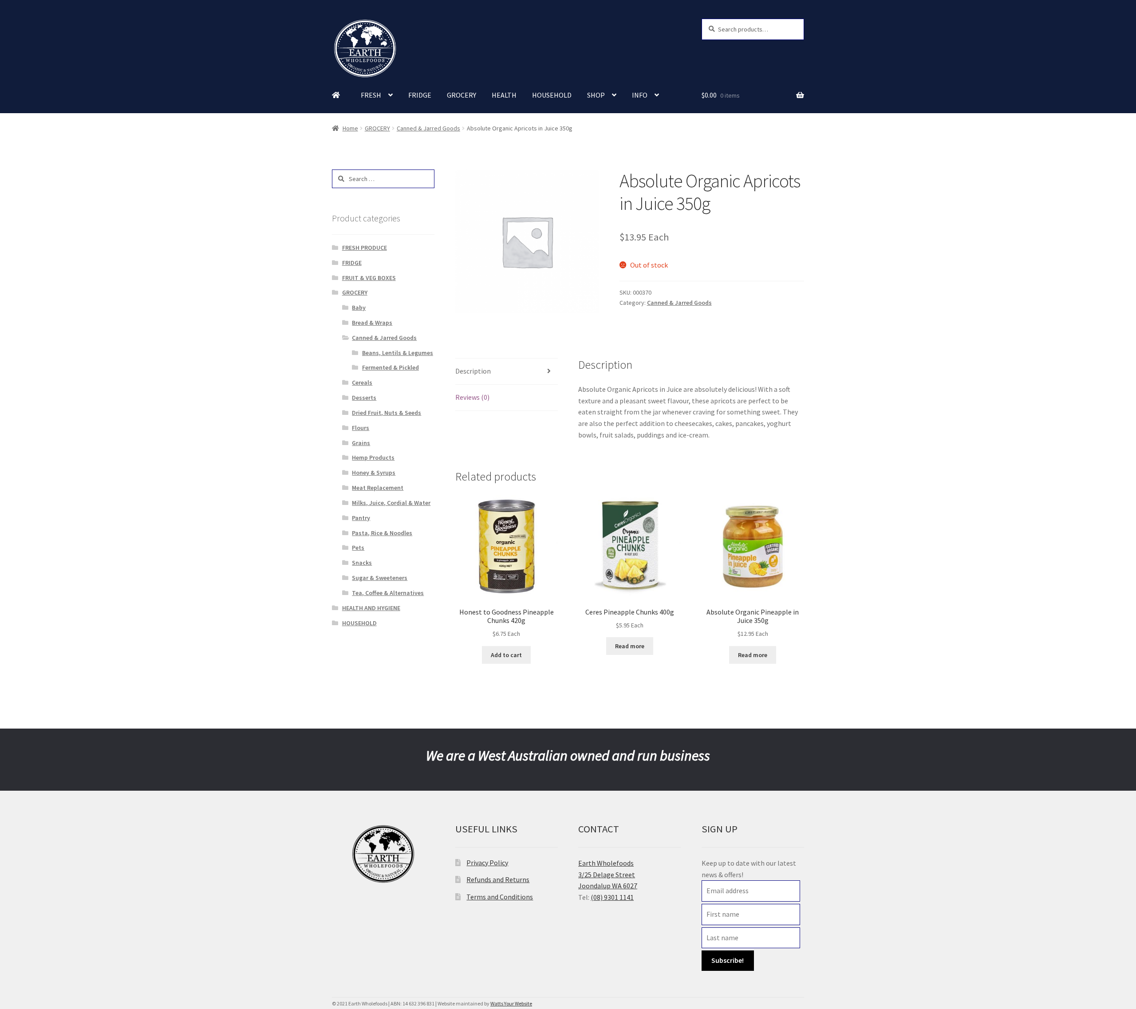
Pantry (361, 518)
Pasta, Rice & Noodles (382, 533)
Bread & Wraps (372, 323)
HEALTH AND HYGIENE (371, 608)
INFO (639, 95)
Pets (358, 548)
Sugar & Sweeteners (379, 578)
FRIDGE (419, 95)
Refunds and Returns (497, 879)
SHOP (596, 95)
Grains (361, 443)
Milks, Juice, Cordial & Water (391, 503)
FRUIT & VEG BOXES (369, 278)
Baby (359, 307)
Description (473, 371)
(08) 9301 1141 (612, 897)
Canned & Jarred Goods (428, 128)
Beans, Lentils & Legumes (397, 353)
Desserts (364, 398)
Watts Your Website (511, 1003)
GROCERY (461, 95)
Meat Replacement (377, 488)
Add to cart (506, 655)
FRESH (371, 95)
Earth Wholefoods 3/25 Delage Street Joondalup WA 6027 (607, 875)
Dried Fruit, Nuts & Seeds (386, 413)
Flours (360, 428)
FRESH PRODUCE (364, 248)
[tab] (506, 372)
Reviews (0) (472, 397)
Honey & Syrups (373, 473)
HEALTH (504, 95)
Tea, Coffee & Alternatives (388, 593)
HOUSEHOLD (552, 95)
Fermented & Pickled (390, 367)
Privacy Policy (487, 862)
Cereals (362, 382)
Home (350, 128)
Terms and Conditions (499, 896)
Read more (629, 646)
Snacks (362, 563)
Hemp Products (373, 457)
